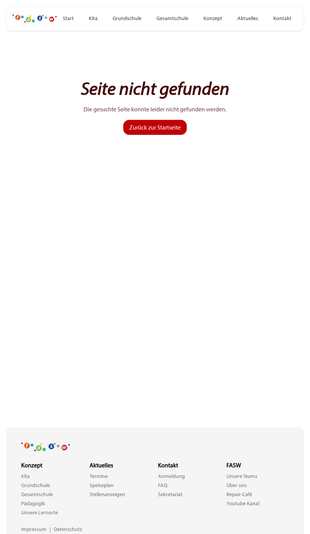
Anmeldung (171, 476)
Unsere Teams (241, 476)
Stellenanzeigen (107, 494)
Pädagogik (33, 503)
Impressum (33, 529)
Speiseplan (102, 485)
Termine (99, 476)
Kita (93, 18)
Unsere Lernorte (39, 512)
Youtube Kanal (242, 503)
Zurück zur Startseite (155, 127)
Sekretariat (170, 494)
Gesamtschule (172, 18)
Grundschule (127, 18)
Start (68, 18)
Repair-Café (239, 494)
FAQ (162, 485)
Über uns (236, 485)
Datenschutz (68, 529)
